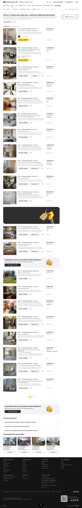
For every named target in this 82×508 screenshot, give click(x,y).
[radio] (32, 397)
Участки (62, 468)
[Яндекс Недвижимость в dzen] (76, 491)
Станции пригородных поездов (9, 476)
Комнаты (62, 466)
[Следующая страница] (35, 397)
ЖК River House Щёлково (22, 85)
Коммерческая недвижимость (67, 464)
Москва (4, 461)
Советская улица (25, 84)
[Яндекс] (77, 505)
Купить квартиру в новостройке (48, 482)
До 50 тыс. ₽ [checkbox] (16, 217)
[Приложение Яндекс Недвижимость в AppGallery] (75, 500)
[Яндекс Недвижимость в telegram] (78, 491)
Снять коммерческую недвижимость (49, 480)
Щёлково (19, 84)
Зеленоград (24, 464)
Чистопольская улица (26, 68)
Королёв (19, 49)
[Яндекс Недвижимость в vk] (74, 491)
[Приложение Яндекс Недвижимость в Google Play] (73, 500)
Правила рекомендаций (45, 491)
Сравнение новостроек (7, 478)
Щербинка (24, 461)
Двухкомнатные (45, 466)
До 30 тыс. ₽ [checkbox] (8, 217)
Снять (23, 476)
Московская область (22, 349)
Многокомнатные (45, 464)
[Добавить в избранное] (30, 39)
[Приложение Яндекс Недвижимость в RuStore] (78, 500)
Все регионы (5, 480)
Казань (4, 468)
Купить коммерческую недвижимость (49, 485)
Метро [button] (66, 9)
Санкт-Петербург (6, 463)
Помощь (53, 491)
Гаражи (62, 463)
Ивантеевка (24, 470)
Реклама (13, 491)
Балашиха (19, 68)
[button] (50, 2)
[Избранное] (47, 2)
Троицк (23, 468)
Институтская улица (35, 302)
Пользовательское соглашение (33, 491)
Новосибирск (5, 464)
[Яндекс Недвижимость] (10, 2)
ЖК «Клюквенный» (21, 352)
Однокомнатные (45, 461)
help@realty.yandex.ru (27, 499)
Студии (43, 463)
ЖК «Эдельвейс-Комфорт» (23, 69)
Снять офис (44, 483)
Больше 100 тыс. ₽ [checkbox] (10, 220)
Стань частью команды (21, 491)
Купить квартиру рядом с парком (48, 478)
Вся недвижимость (7, 491)
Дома (62, 461)
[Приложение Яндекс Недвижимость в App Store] (71, 500)
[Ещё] (14, 22)
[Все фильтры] (4, 9)
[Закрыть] (78, 9)
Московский (24, 466)
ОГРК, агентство (24, 36)
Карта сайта (58, 491)
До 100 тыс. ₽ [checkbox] (32, 217)
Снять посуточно (25, 478)
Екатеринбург (6, 466)
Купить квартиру (45, 476)
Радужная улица (25, 131)
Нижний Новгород (6, 470)
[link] (76, 2)
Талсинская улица (25, 272)
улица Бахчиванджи (35, 146)
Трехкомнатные (45, 468)
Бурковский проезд (34, 49)
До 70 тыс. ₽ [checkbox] (24, 217)
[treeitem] (6, 5)
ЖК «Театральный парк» (22, 50)
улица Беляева (24, 178)
